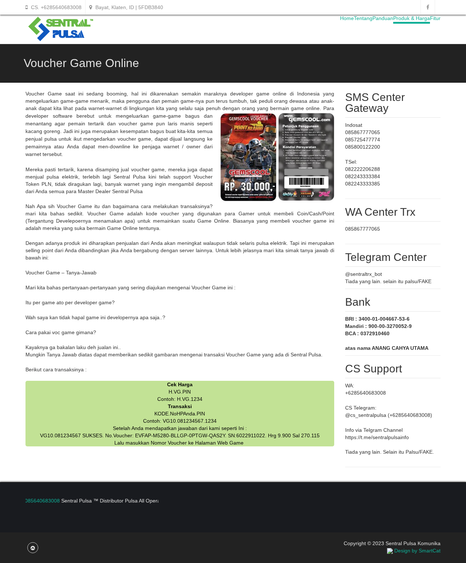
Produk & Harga (411, 18)
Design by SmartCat (417, 551)
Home (347, 18)
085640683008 (37, 501)
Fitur (435, 18)
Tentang (363, 18)
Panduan (382, 18)
